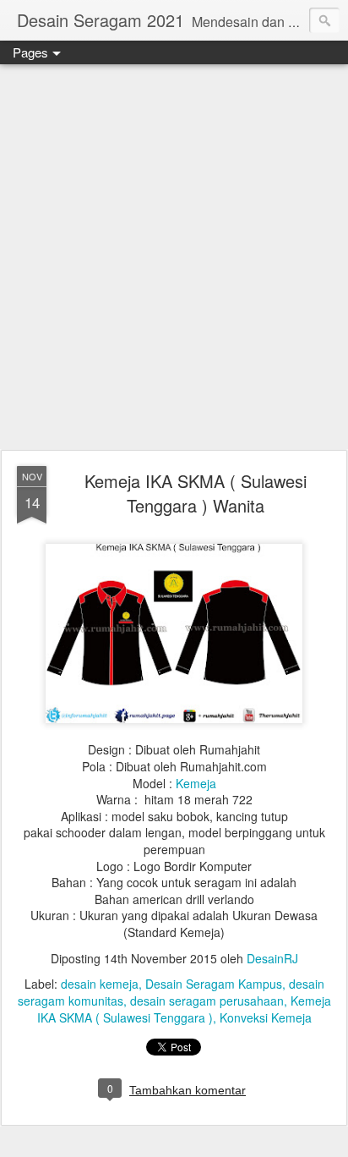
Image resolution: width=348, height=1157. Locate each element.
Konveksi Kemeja (266, 1017)
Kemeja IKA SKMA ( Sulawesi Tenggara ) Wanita (195, 493)
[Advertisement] (174, 258)
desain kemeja (100, 983)
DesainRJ (272, 958)
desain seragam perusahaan (207, 1000)
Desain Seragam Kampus (213, 983)
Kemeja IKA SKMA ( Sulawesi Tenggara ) (184, 1009)
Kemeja (196, 783)
